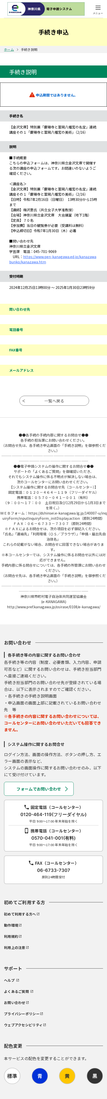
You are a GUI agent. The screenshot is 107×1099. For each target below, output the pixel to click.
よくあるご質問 (16, 991)
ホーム (9, 49)
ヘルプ (9, 980)
